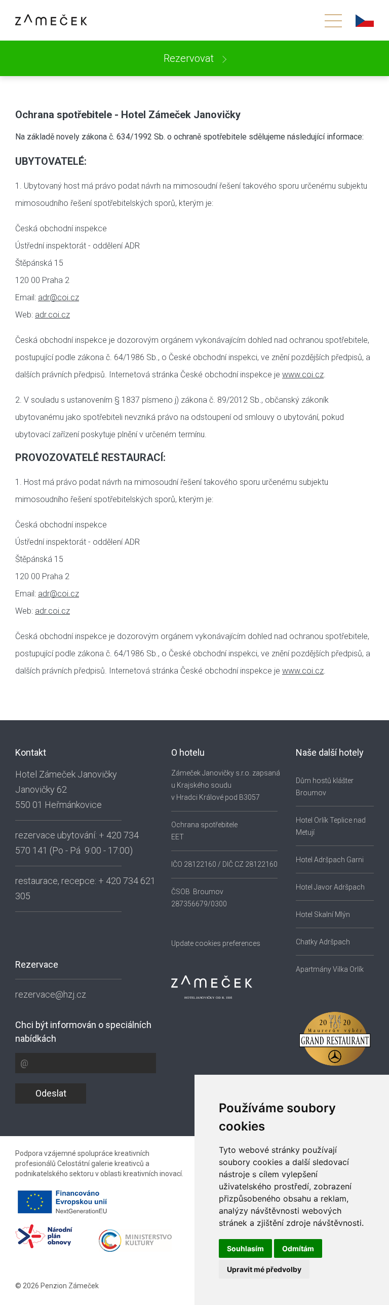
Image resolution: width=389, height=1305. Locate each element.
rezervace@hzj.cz (50, 994)
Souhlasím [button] (245, 1248)
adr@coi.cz (58, 297)
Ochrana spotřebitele (204, 825)
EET (177, 837)
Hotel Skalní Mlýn (323, 914)
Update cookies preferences (215, 943)
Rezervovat (190, 58)
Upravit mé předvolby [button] (264, 1269)
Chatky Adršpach (323, 942)
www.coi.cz (303, 374)
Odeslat (50, 1093)
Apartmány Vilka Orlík (330, 969)
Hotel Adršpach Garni (330, 860)
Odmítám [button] (298, 1248)
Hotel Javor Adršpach (330, 887)
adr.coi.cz (52, 315)
